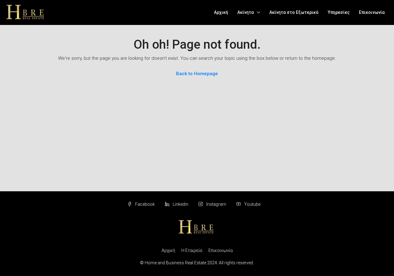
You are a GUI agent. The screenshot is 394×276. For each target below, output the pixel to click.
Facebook (145, 204)
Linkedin (180, 204)
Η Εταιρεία (191, 250)
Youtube (251, 204)
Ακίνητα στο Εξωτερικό (294, 12)
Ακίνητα (245, 12)
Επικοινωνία (372, 12)
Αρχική (221, 12)
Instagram (216, 204)
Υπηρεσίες (339, 12)
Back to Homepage (197, 73)
